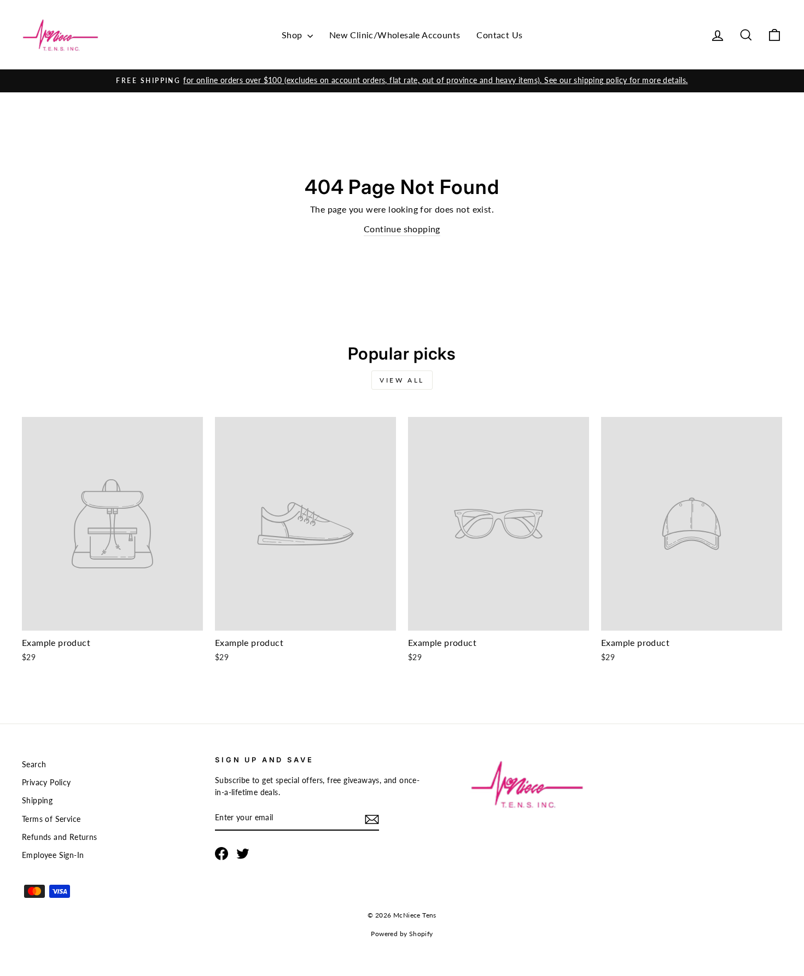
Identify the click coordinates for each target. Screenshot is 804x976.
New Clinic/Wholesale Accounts (395, 35)
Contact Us (499, 35)
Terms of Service (51, 819)
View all (402, 380)
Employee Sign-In (53, 855)
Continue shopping (402, 229)
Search (34, 764)
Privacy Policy (46, 782)
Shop (293, 35)
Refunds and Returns (59, 837)
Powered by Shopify (402, 934)
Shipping (37, 800)
